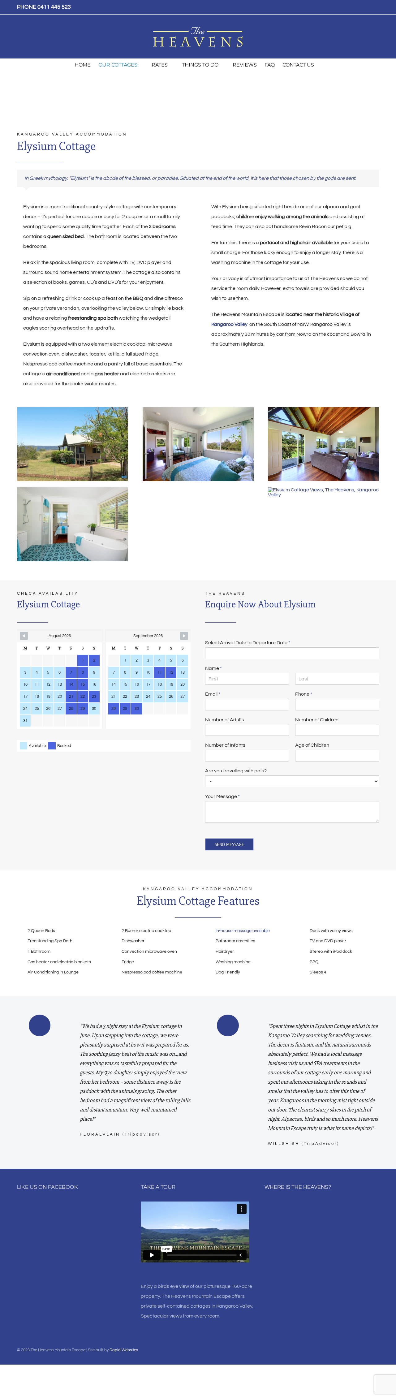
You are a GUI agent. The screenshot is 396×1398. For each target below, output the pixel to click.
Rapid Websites (124, 1350)
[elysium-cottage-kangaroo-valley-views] (323, 489)
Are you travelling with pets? (236, 770)
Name (213, 668)
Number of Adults (224, 719)
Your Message (222, 796)
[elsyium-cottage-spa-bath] (72, 489)
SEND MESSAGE (229, 844)
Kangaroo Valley (229, 324)
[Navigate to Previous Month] (24, 636)
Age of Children (312, 745)
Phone (303, 694)
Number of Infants (225, 745)
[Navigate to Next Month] (184, 636)
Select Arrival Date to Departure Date (247, 642)
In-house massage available (243, 931)
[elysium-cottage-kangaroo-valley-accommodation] (72, 409)
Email (212, 694)
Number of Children (316, 719)
